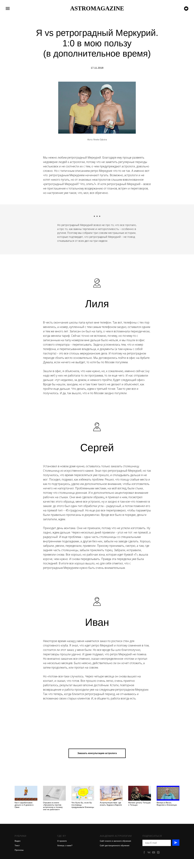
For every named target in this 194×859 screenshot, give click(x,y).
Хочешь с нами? (64, 845)
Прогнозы (19, 850)
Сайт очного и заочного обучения (115, 841)
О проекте (62, 841)
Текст (17, 845)
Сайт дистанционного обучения (114, 845)
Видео (17, 841)
